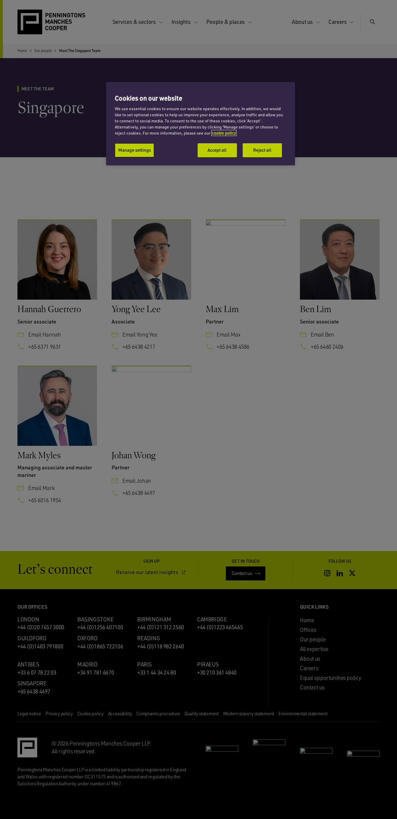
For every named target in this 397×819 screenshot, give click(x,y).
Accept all (217, 150)
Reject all (262, 150)
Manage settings (134, 150)
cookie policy (224, 132)
